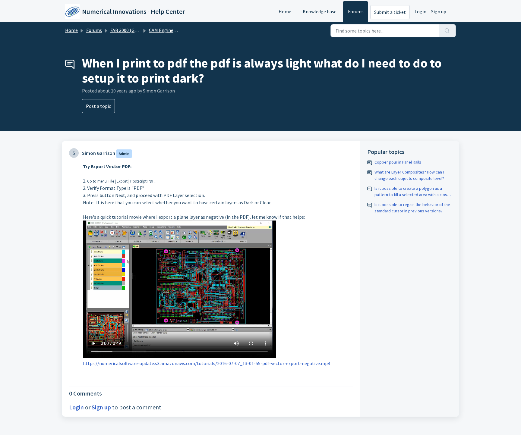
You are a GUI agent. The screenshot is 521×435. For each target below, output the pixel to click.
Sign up (438, 11)
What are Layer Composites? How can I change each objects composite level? (409, 175)
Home (285, 11)
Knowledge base (319, 11)
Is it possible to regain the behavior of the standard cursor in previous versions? (412, 208)
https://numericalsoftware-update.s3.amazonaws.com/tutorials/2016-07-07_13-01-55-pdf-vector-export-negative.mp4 (206, 363)
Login (420, 11)
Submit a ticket (390, 12)
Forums (356, 11)
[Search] (447, 30)
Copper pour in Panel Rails (397, 162)
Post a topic (98, 106)
